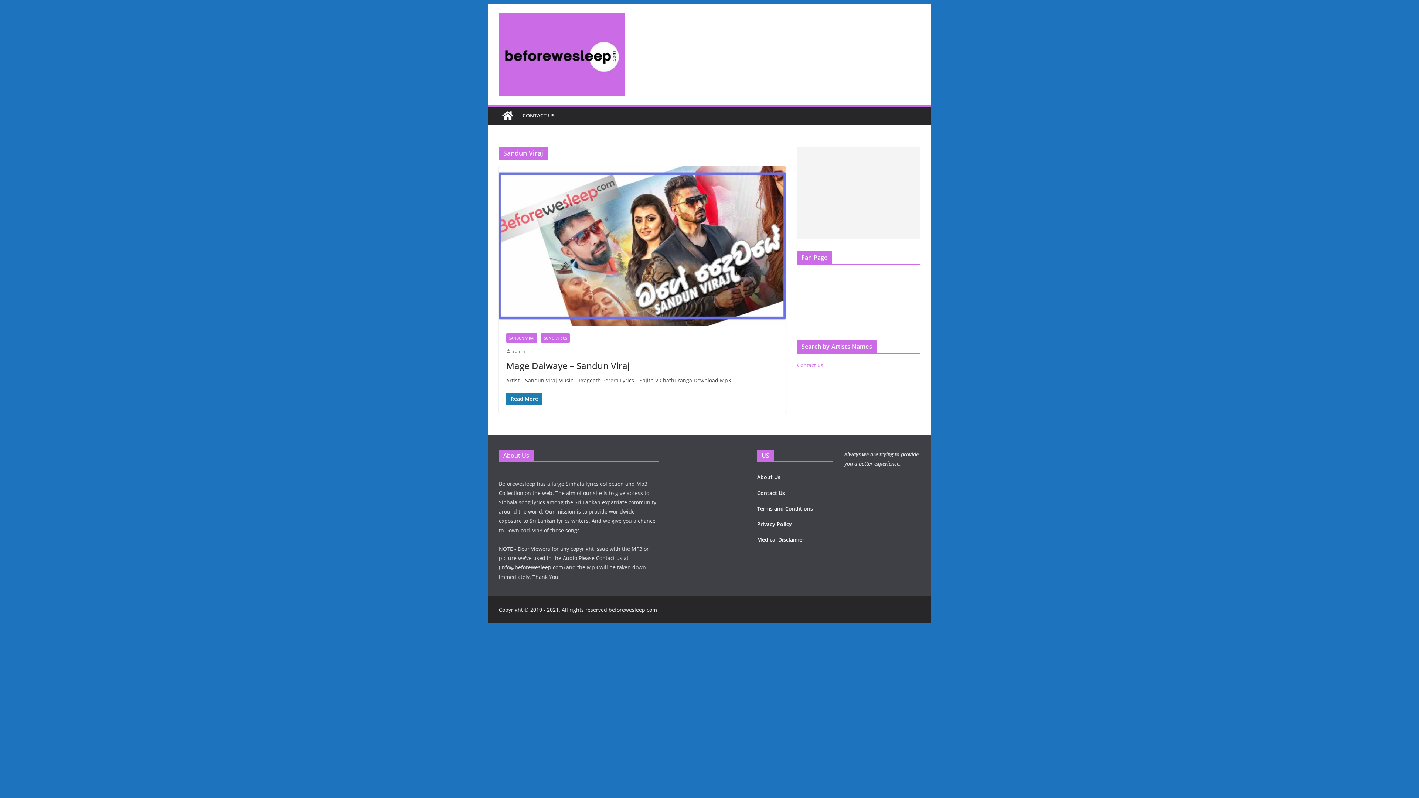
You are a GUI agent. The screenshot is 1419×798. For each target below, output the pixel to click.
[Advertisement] (858, 193)
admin (518, 351)
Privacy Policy (774, 524)
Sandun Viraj (521, 338)
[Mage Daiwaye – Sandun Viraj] (642, 246)
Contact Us (771, 493)
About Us (768, 477)
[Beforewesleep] (508, 116)
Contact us (539, 115)
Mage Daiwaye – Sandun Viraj (568, 365)
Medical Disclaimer (780, 539)
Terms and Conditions (785, 508)
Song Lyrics (555, 338)
